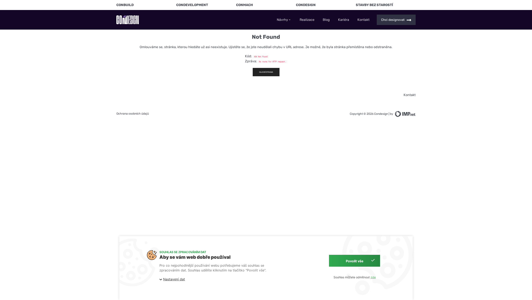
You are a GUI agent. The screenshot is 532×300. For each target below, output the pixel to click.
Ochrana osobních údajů (132, 113)
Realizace (307, 20)
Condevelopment (192, 5)
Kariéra (343, 20)
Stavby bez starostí (374, 5)
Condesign (306, 5)
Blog (326, 20)
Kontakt (363, 20)
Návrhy (282, 20)
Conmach (244, 5)
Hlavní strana (266, 72)
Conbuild (125, 5)
